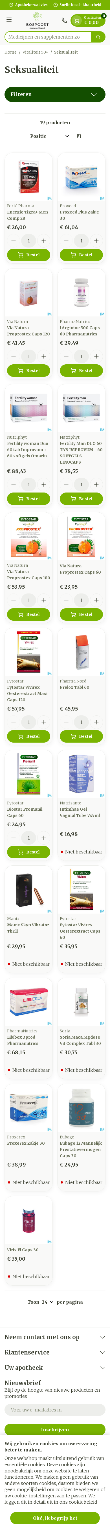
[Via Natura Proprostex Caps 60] (81, 536)
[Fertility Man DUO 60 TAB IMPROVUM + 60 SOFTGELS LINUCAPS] (81, 408)
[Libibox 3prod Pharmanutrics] (28, 1002)
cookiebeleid (83, 1502)
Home (11, 52)
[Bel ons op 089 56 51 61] (64, 20)
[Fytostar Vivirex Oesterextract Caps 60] (81, 890)
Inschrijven (55, 1429)
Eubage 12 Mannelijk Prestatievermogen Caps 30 (81, 1149)
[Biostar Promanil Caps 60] (28, 774)
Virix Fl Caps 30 (23, 1249)
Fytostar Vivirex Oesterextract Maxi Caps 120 (27, 693)
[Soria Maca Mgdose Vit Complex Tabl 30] (81, 1002)
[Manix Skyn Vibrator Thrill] (28, 890)
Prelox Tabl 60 (74, 687)
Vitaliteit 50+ (35, 52)
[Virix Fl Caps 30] (28, 1220)
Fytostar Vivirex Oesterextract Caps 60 (80, 931)
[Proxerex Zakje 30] (28, 1108)
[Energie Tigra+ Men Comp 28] (28, 177)
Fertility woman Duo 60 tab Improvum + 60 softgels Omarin (27, 449)
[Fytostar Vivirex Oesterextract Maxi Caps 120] (28, 652)
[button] (55, 94)
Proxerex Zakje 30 (26, 1143)
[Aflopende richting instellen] (79, 136)
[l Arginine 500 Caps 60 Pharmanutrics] (81, 292)
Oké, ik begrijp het (55, 1518)
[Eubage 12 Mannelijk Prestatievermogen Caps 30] (81, 1108)
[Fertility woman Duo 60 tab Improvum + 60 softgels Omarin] (28, 408)
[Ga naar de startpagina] (37, 20)
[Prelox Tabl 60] (81, 652)
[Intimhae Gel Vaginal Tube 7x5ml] (81, 774)
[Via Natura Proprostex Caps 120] (28, 292)
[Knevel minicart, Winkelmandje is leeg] (77, 20)
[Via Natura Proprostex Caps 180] (28, 536)
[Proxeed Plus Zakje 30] (81, 177)
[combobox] (48, 37)
